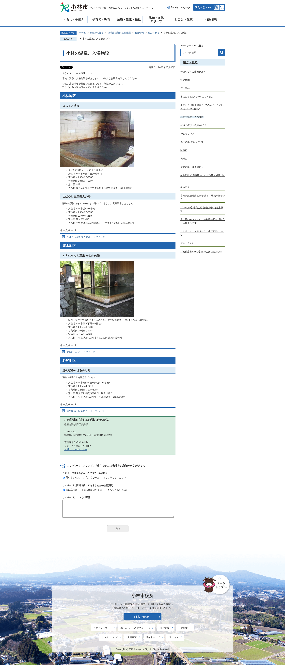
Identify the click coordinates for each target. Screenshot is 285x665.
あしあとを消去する (107, 39)
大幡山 (183, 158)
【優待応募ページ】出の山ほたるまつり (201, 251)
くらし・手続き (73, 19)
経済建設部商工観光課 (119, 32)
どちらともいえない (115, 477)
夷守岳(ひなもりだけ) (191, 142)
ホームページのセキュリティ (135, 628)
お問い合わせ (141, 616)
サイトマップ (153, 637)
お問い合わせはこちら (75, 449)
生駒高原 (185, 187)
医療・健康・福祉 (129, 19)
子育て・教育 (101, 19)
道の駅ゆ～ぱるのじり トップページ (85, 411)
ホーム (82, 32)
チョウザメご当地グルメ (193, 71)
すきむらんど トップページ (81, 352)
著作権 (184, 628)
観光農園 (185, 80)
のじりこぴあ (187, 133)
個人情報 (164, 628)
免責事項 (132, 637)
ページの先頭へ (217, 584)
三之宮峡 (185, 88)
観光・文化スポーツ (156, 19)
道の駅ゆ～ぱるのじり (192, 167)
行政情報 (211, 19)
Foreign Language (180, 7)
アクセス (174, 637)
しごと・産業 (184, 19)
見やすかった (73, 477)
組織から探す (97, 32)
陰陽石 (183, 150)
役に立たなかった (92, 489)
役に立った (71, 489)
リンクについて (110, 637)
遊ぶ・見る (153, 32)
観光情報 (139, 32)
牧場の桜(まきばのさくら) (193, 125)
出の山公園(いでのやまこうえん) (197, 96)
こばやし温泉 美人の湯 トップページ (86, 237)
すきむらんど (187, 243)
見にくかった (92, 477)
